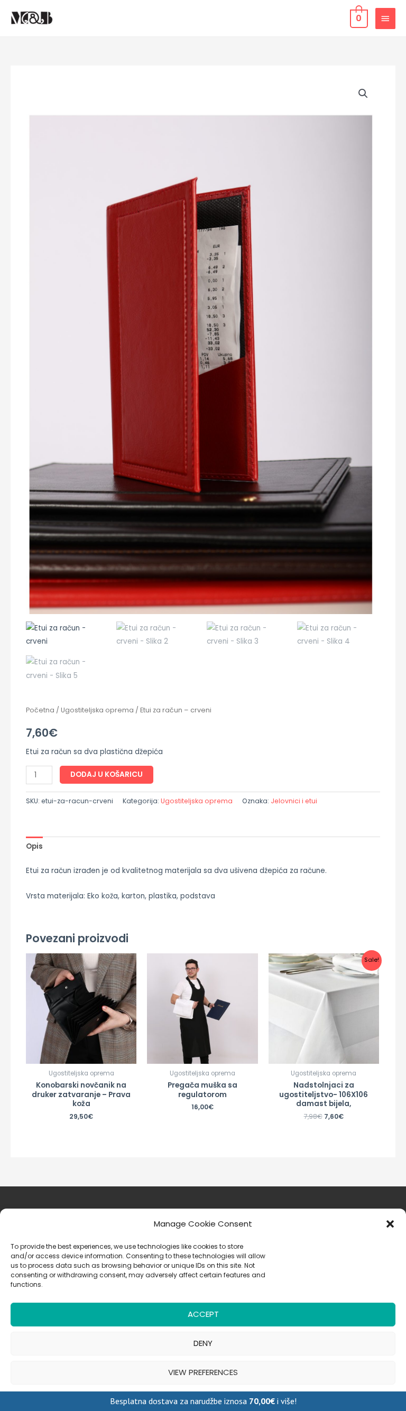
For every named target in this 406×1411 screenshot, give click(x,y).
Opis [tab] (34, 846)
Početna (40, 710)
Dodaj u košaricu (106, 774)
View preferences (203, 1372)
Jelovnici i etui (294, 800)
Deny (203, 1343)
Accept (203, 1314)
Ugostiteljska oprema (97, 710)
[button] (390, 1224)
